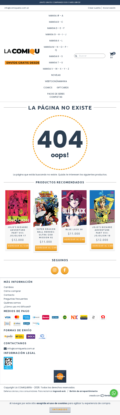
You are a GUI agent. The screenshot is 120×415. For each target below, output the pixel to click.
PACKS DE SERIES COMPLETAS (56, 95)
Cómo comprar (12, 291)
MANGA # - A (56, 15)
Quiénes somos (12, 302)
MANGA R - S (56, 56)
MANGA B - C (56, 21)
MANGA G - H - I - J (56, 34)
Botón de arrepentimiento (84, 391)
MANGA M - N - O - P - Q (56, 48)
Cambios (9, 287)
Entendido (60, 409)
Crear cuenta (94, 8)
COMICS (47, 87)
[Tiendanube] (102, 396)
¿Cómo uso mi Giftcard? (17, 306)
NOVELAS (56, 75)
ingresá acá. (59, 391)
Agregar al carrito (18, 245)
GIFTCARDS (63, 87)
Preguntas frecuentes (16, 298)
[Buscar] (75, 55)
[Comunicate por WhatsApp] (114, 393)
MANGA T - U (56, 62)
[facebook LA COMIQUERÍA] (65, 270)
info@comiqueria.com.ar (17, 8)
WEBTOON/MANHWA (56, 81)
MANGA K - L (55, 40)
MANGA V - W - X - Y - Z (56, 68)
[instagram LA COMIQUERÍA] (55, 270)
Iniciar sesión (109, 8)
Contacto (9, 295)
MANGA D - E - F (56, 28)
